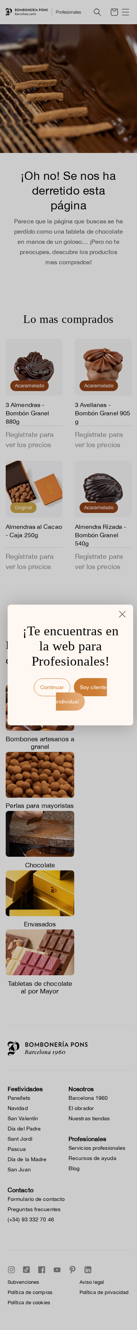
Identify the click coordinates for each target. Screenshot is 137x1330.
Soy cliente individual (81, 694)
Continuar (52, 687)
